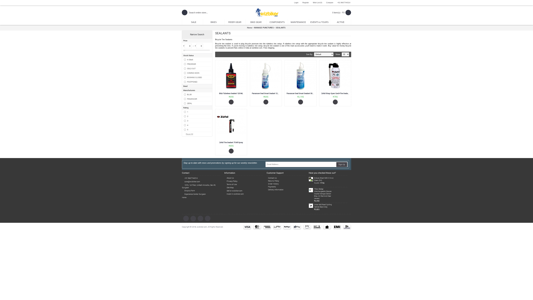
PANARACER (192, 99)
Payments (272, 187)
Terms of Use (232, 184)
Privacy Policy (232, 181)
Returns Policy (273, 181)
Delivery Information (275, 190)
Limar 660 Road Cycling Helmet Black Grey (323, 206)
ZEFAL (189, 103)
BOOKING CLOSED (194, 77)
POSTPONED (192, 82)
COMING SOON (193, 73)
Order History (273, 184)
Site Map (230, 188)
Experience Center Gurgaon (195, 194)
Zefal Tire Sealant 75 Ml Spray (231, 142)
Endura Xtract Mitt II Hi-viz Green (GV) (323, 179)
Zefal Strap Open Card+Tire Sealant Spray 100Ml (335, 93)
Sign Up (341, 164)
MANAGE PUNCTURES (264, 28)
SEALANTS (281, 28)
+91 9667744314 (191, 178)
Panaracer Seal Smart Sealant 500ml (301, 93)
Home (249, 28)
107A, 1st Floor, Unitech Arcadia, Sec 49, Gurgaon (199, 186)
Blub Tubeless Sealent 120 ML (231, 93)
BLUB (189, 94)
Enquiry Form (189, 191)
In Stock (190, 60)
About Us (230, 178)
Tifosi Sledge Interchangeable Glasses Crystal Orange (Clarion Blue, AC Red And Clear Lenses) (323, 193)
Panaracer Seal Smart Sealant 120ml (266, 93)
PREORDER (191, 64)
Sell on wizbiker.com (234, 191)
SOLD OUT (191, 69)
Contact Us (272, 178)
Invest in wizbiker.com (235, 194)
